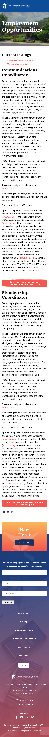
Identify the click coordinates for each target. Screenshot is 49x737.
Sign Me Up (8, 602)
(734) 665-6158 (26, 704)
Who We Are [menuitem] (23, 613)
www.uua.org (9, 223)
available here (8, 188)
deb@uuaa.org (26, 257)
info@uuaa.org (26, 700)
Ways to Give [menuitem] (23, 647)
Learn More (24, 542)
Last (24, 588)
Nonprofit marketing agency (19, 730)
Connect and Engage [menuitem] (23, 630)
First (24, 577)
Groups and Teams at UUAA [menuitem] (23, 638)
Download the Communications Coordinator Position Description (25, 283)
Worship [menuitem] (23, 621)
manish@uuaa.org (16, 483)
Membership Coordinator (19, 63)
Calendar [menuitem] (23, 656)
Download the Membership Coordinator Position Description (24, 503)
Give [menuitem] (23, 665)
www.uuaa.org (10, 216)
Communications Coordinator (21, 60)
